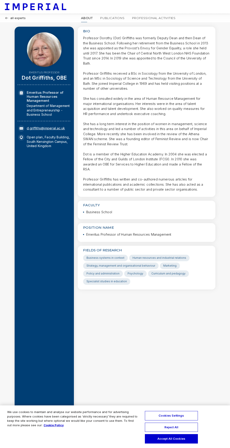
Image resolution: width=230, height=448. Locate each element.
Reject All (171, 427)
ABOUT (87, 18)
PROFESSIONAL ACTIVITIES (154, 18)
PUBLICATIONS (112, 18)
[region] (115, 426)
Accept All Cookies (171, 438)
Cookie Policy (54, 425)
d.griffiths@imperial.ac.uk (46, 128)
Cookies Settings (171, 415)
